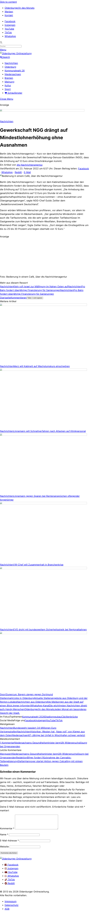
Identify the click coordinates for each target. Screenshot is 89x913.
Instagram (10, 25)
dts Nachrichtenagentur (29, 164)
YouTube (9, 28)
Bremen (9, 78)
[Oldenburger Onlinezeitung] (16, 858)
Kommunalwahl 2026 (33, 716)
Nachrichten (11, 63)
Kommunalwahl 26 (15, 70)
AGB (7, 908)
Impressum (10, 901)
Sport (8, 89)
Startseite (5, 297)
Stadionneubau (53, 716)
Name (4, 834)
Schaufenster (14, 92)
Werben (9, 11)
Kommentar (7, 828)
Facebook (10, 21)
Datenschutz (11, 905)
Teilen (29, 298)
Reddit (18, 172)
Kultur (8, 85)
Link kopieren (37, 298)
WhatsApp (10, 36)
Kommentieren (19, 297)
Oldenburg (10, 66)
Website (4, 846)
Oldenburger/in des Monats (19, 8)
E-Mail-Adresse (9, 840)
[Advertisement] (44, 256)
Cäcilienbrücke (69, 716)
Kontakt (9, 15)
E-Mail (27, 172)
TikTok (8, 32)
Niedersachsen (13, 74)
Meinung (9, 81)
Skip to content (8, 1)
